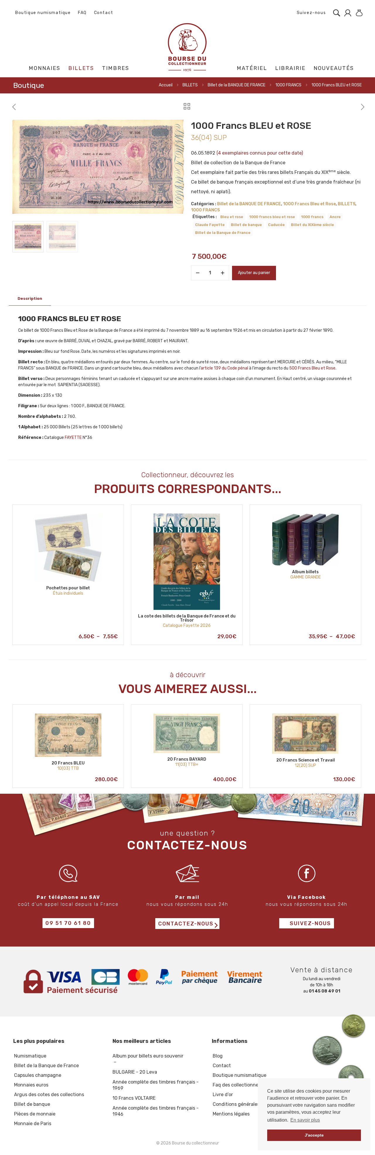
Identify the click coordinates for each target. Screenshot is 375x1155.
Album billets (305, 571)
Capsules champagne (37, 1075)
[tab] (30, 298)
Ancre (335, 217)
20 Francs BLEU (68, 763)
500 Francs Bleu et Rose (312, 368)
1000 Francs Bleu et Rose (309, 203)
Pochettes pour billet (68, 588)
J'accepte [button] (314, 1135)
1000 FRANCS (288, 85)
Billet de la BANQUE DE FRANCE (236, 85)
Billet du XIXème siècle (312, 225)
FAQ (82, 12)
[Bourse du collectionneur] (188, 47)
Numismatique (30, 1056)
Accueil (166, 85)
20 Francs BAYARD (186, 759)
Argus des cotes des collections (49, 1094)
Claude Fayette (210, 225)
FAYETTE (73, 437)
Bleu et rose (231, 217)
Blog (218, 1056)
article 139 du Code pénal (224, 368)
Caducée (276, 225)
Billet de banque (246, 225)
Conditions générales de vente (246, 1104)
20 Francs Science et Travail (305, 760)
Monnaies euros (31, 1085)
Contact (103, 12)
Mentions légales (231, 1114)
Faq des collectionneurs (239, 1085)
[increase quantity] (222, 273)
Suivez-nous (310, 12)
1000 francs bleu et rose (272, 217)
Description (30, 298)
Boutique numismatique (43, 12)
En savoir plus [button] (305, 1120)
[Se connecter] (346, 13)
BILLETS (190, 85)
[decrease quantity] (197, 273)
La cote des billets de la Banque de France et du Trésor (187, 618)
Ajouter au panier (254, 272)
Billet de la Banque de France (222, 232)
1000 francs (312, 217)
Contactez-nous (186, 924)
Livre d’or (223, 1094)
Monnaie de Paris (32, 1123)
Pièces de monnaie (34, 1114)
